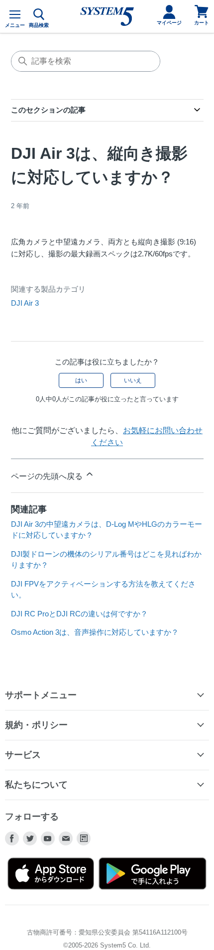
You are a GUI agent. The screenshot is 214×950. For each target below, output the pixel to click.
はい (81, 380)
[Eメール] (66, 838)
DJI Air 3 (25, 303)
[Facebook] (12, 838)
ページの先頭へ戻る (48, 476)
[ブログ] (84, 838)
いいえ (133, 380)
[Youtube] (48, 838)
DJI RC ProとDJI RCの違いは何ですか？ (79, 613)
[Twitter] (30, 838)
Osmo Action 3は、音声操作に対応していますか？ (95, 632)
